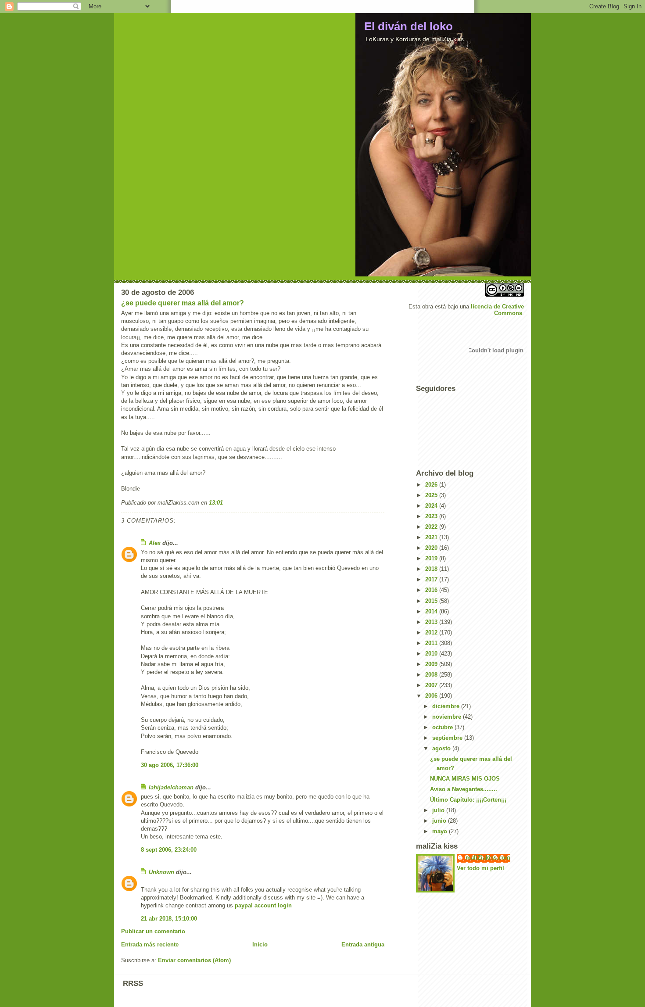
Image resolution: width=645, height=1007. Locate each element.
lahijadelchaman (171, 787)
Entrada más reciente (150, 944)
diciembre (446, 706)
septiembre (448, 738)
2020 (432, 548)
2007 (432, 685)
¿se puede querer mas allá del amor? (182, 303)
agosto (442, 748)
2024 (432, 505)
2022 (432, 526)
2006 (432, 695)
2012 (432, 632)
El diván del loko (408, 26)
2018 (432, 569)
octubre (443, 727)
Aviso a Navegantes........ (463, 789)
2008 (432, 674)
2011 (432, 643)
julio (439, 810)
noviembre (447, 716)
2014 (432, 611)
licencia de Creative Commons (497, 309)
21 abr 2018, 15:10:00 (169, 918)
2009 (432, 664)
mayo (440, 831)
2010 (432, 653)
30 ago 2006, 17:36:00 (169, 765)
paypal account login (263, 905)
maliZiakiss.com (488, 857)
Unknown (161, 872)
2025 (432, 495)
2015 (432, 601)
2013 (432, 622)
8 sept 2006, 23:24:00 (169, 849)
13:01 (216, 502)
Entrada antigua (362, 944)
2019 (432, 558)
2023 (432, 516)
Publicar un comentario (153, 931)
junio (440, 820)
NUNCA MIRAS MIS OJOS (465, 778)
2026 (432, 484)
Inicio (260, 944)
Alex (155, 543)
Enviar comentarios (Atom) (194, 960)
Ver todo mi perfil (480, 868)
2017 (432, 579)
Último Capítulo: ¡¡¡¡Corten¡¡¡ (468, 799)
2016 (432, 590)
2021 (432, 537)
